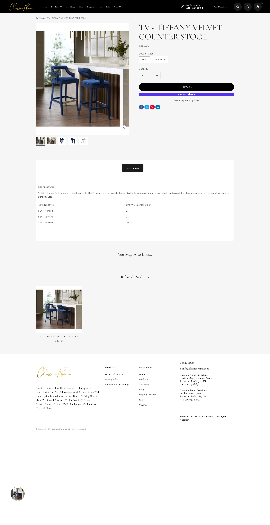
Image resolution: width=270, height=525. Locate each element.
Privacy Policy (112, 379)
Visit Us (143, 404)
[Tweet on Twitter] (146, 107)
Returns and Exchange (117, 384)
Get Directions (220, 6)
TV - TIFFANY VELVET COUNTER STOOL (59, 336)
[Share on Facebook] (141, 107)
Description (133, 167)
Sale (141, 399)
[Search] (238, 7)
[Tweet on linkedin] (157, 107)
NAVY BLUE (159, 59)
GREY (145, 59)
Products (55, 6)
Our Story (144, 384)
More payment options (186, 100)
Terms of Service (114, 374)
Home (42, 18)
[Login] (248, 7)
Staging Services (147, 394)
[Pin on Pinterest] (152, 107)
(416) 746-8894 (194, 8)
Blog (141, 389)
